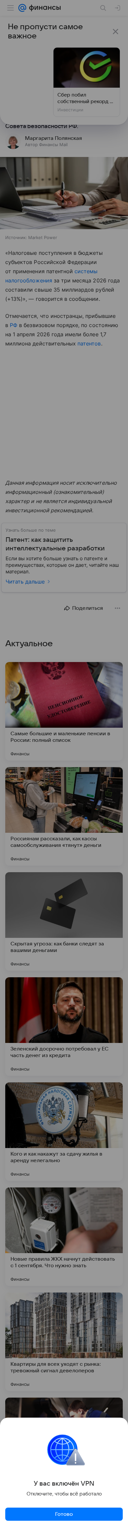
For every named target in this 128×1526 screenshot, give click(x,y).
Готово (64, 1514)
